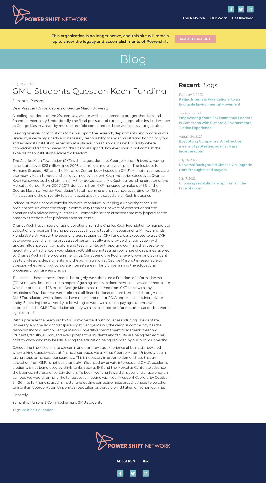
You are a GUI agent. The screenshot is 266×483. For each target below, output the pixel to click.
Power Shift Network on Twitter (241, 9)
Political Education (37, 410)
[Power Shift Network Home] (60, 14)
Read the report (195, 39)
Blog (145, 461)
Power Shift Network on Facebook (231, 9)
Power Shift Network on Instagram (250, 9)
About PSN (126, 461)
